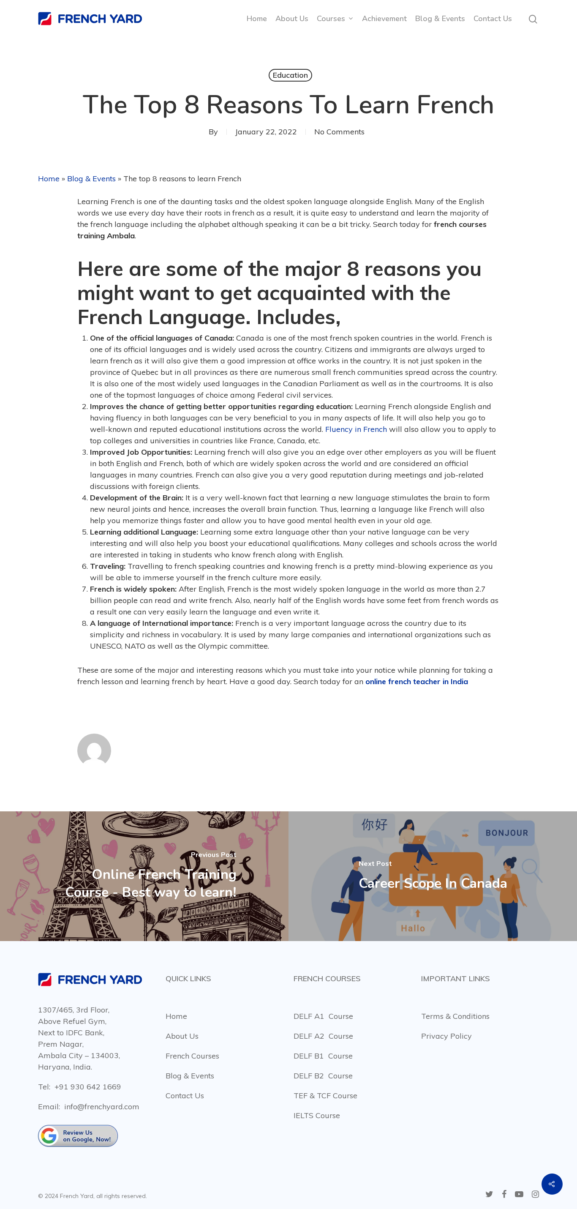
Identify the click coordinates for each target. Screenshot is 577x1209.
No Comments (339, 131)
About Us (291, 18)
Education (290, 75)
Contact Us (493, 18)
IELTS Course (317, 1115)
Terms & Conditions (455, 1016)
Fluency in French (356, 429)
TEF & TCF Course (325, 1095)
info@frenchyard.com (101, 1106)
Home (257, 18)
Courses (331, 19)
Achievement (384, 18)
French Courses (192, 1056)
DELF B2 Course (323, 1076)
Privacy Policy (446, 1036)
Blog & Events (440, 18)
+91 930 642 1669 (87, 1087)
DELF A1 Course (323, 1016)
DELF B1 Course (323, 1056)
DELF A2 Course (323, 1036)
